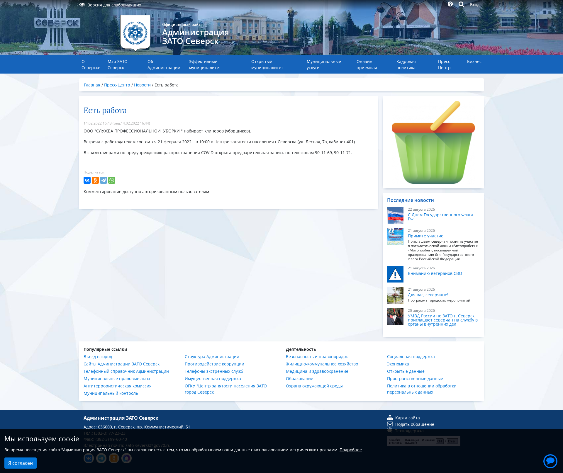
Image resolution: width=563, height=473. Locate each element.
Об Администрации (163, 64)
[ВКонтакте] (87, 180)
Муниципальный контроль (111, 393)
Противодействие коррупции (214, 364)
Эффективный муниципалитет (205, 64)
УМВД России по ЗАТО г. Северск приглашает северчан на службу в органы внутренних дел (443, 320)
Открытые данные (406, 371)
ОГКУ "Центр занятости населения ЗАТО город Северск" (226, 389)
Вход (474, 4)
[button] (550, 460)
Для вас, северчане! (428, 294)
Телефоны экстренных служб (214, 371)
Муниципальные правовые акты (117, 378)
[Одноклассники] (95, 180)
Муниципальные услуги (324, 64)
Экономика (398, 364)
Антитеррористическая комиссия (118, 386)
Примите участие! (426, 236)
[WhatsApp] (111, 180)
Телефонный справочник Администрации (126, 371)
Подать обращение (414, 424)
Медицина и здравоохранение (317, 371)
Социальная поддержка (411, 356)
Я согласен (20, 463)
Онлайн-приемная (367, 64)
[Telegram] (103, 180)
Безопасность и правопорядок (317, 356)
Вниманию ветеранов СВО (435, 273)
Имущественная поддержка (213, 378)
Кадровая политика (406, 64)
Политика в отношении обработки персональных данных (422, 389)
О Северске (91, 64)
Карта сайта (407, 418)
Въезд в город (98, 356)
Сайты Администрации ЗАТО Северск (122, 364)
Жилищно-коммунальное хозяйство (322, 364)
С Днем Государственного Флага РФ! (440, 217)
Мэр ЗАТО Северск (118, 64)
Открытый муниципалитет (267, 64)
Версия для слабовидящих (114, 5)
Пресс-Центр (445, 64)
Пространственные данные (415, 378)
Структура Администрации (212, 356)
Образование (299, 378)
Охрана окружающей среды (314, 386)
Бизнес (474, 61)
